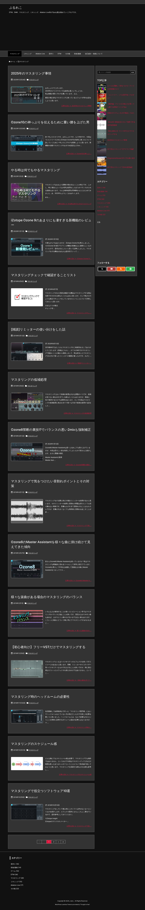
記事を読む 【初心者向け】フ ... (79, 680)
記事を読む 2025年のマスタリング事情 (76, 106)
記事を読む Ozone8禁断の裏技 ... (78, 465)
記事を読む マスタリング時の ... (79, 727)
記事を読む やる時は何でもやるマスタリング (74, 204)
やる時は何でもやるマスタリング (35, 170)
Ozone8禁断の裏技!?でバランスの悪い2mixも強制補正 (51, 430)
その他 (101, 214)
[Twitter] (102, 269)
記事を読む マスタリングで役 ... (79, 826)
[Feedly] (130, 269)
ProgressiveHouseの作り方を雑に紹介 (121, 158)
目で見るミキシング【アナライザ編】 (120, 149)
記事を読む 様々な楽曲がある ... (79, 630)
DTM (100, 199)
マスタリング (34, 80)
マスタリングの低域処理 (29, 379)
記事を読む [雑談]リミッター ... (79, 363)
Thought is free (84, 904)
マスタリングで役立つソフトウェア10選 (40, 791)
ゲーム (101, 195)
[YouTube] (111, 269)
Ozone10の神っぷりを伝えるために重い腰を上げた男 (50, 122)
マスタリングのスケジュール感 (34, 744)
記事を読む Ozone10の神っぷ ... (78, 154)
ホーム (13, 61)
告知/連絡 (102, 191)
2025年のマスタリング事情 (31, 73)
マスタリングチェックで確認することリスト (43, 275)
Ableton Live (103, 211)
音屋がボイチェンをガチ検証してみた (120, 113)
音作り (101, 188)
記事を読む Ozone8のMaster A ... (78, 580)
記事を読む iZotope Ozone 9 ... (79, 259)
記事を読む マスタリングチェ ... (79, 313)
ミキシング (103, 207)
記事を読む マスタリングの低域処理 (77, 413)
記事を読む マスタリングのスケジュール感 (75, 774)
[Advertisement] (72, 34)
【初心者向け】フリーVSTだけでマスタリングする (48, 647)
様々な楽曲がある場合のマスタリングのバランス (47, 597)
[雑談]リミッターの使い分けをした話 (38, 329)
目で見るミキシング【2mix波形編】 (120, 167)
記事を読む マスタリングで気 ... (79, 525)
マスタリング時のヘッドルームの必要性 (40, 697)
